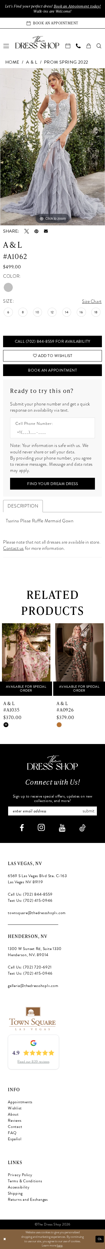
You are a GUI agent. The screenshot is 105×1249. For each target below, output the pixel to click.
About (13, 1114)
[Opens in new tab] (32, 1018)
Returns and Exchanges (28, 1199)
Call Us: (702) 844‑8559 (30, 894)
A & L (32, 62)
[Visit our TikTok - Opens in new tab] (82, 828)
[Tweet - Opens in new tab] (26, 231)
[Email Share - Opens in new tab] (46, 231)
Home (12, 62)
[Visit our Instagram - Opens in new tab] (41, 827)
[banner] (37, 42)
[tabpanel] (52, 146)
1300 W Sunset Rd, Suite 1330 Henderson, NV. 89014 (34, 952)
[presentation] (30, 659)
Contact (15, 1127)
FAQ (12, 1133)
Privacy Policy (20, 1175)
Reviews (14, 1120)
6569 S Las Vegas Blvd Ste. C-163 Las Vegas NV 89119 (37, 879)
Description (23, 506)
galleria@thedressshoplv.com (33, 986)
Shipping (15, 1193)
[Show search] (99, 46)
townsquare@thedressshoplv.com (37, 913)
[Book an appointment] (68, 46)
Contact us (13, 548)
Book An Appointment (52, 370)
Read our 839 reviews (33, 1061)
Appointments (20, 1102)
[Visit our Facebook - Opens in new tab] (22, 828)
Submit (88, 811)
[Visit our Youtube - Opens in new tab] (62, 828)
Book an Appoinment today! (77, 6)
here (59, 1245)
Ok (100, 1239)
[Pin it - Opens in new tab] (36, 231)
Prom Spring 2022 (66, 62)
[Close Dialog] (4, 1239)
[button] (6, 46)
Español (14, 1139)
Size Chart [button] (92, 301)
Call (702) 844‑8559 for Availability (52, 341)
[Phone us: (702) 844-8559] (78, 46)
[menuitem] (6, 46)
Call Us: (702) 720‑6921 (30, 967)
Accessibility (19, 1187)
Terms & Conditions (25, 1181)
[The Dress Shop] (52, 762)
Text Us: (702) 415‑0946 (30, 900)
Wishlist (15, 1108)
